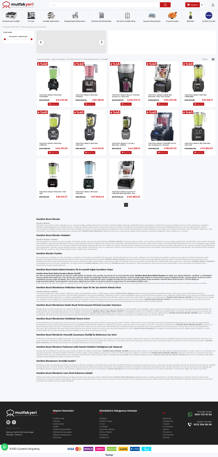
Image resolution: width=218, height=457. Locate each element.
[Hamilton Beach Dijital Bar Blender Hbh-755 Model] (162, 78)
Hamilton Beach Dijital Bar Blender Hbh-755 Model (160, 95)
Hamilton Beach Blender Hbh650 (87, 95)
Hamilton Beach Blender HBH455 (87, 144)
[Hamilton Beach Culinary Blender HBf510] (126, 127)
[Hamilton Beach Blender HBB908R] (199, 78)
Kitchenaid (168, 435)
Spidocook (168, 421)
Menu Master (106, 432)
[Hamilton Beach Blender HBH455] (90, 127)
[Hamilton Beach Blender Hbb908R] (53, 78)
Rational (167, 418)
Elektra (103, 418)
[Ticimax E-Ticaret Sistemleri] (109, 455)
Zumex (167, 437)
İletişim (57, 421)
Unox (102, 424)
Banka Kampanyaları (63, 432)
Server (166, 429)
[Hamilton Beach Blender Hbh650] (90, 78)
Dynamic (168, 432)
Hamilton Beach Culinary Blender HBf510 (123, 144)
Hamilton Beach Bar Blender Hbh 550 (198, 144)
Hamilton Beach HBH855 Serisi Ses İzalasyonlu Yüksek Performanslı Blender (162, 144)
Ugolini (167, 424)
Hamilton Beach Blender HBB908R (196, 95)
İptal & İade (59, 424)
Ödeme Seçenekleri (62, 429)
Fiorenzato (168, 426)
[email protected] (13, 428)
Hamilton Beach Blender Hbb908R (50, 95)
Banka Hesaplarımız (62, 435)
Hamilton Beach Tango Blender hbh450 (108, 311)
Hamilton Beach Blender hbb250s (164, 353)
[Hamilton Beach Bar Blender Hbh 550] (199, 127)
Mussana (104, 435)
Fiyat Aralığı (7, 32)
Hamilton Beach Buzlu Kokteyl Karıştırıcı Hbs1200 (126, 95)
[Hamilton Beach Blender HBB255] (53, 127)
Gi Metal (104, 426)
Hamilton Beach (107, 429)
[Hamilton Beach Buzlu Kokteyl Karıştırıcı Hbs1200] (126, 78)
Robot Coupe (106, 421)
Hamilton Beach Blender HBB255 (50, 144)
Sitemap (57, 437)
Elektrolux (104, 437)
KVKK (56, 426)
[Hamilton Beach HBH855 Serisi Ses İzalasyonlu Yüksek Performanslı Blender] (162, 127)
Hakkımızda (59, 418)
